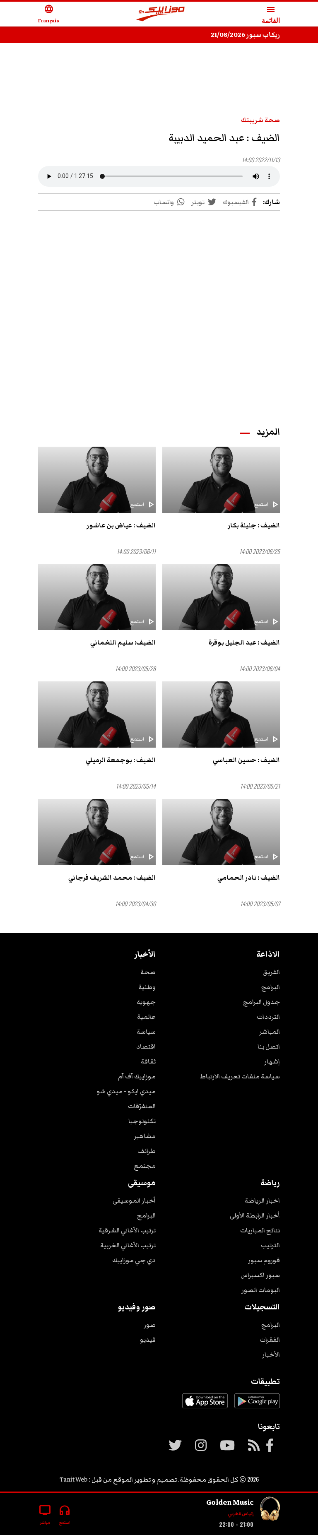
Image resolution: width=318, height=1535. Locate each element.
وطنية (147, 987)
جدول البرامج (261, 1002)
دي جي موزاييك (134, 1260)
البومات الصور (260, 1290)
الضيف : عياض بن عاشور (121, 525)
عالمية (146, 1017)
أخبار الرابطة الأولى (255, 1215)
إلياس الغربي (240, 1513)
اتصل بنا (269, 1046)
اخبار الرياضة (262, 1200)
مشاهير (145, 1136)
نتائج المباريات (260, 1230)
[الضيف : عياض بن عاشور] (97, 480)
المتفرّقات (142, 1106)
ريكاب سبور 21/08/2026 (245, 35)
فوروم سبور (264, 1260)
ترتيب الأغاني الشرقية (127, 1230)
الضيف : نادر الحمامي (248, 878)
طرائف (146, 1151)
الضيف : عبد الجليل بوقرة (244, 642)
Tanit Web (73, 1479)
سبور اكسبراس (260, 1275)
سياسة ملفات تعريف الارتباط (240, 1076)
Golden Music (229, 1502)
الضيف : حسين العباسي (246, 760)
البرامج (270, 987)
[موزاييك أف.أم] (160, 14)
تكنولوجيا (142, 1121)
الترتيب (270, 1245)
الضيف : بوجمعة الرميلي (121, 760)
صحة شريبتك (260, 120)
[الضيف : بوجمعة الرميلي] (97, 714)
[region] (159, 75)
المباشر (269, 1032)
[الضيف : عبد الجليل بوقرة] (221, 597)
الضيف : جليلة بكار (254, 525)
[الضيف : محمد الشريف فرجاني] (97, 832)
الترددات (268, 1017)
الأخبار (271, 1354)
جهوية (146, 1002)
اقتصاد (146, 1046)
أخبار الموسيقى (134, 1200)
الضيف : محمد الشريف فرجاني (112, 878)
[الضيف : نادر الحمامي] (221, 832)
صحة (148, 972)
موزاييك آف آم (137, 1076)
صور (150, 1325)
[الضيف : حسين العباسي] (221, 714)
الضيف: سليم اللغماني (123, 642)
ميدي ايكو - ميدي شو (126, 1091)
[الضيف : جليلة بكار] (221, 480)
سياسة (146, 1032)
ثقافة (148, 1061)
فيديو (148, 1340)
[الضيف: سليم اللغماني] (97, 597)
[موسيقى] (270, 1511)
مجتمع (145, 1166)
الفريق (271, 972)
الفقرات (270, 1340)
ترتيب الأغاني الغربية (128, 1245)
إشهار (272, 1061)
